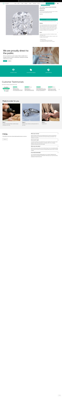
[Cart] (57, 3)
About (18, 3)
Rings (30, 3)
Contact (38, 3)
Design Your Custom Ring (50, 3)
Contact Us (5, 139)
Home (15, 3)
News (22, 3)
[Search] (55, 3)
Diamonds (34, 3)
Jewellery (25, 3)
